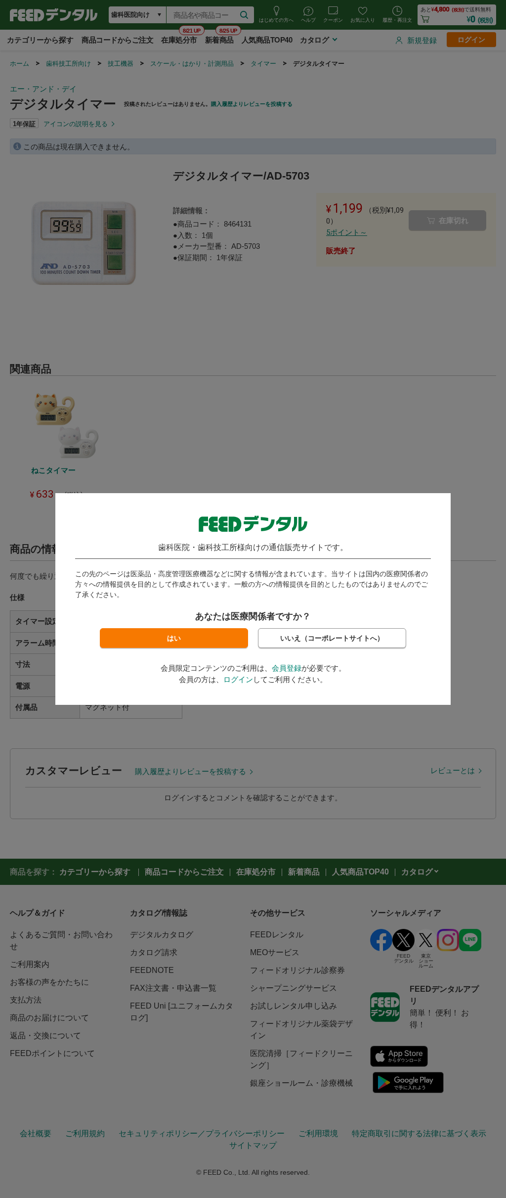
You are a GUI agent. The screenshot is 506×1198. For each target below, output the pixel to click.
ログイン (238, 679)
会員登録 (286, 668)
